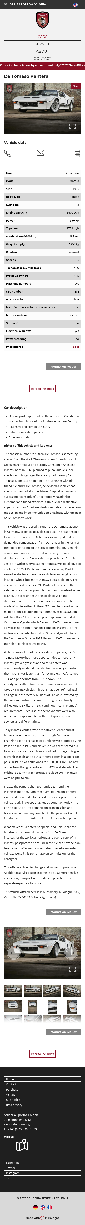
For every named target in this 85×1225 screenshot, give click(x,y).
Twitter (10, 1168)
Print (77, 153)
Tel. (7, 153)
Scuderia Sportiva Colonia (25, 4)
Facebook (12, 1163)
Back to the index (42, 388)
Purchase (12, 1089)
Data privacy (14, 1105)
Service (42, 44)
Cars (42, 37)
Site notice (13, 1100)
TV (7, 1178)
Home (10, 1079)
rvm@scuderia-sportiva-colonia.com (41, 153)
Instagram (12, 1173)
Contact (42, 58)
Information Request (63, 366)
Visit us (10, 1094)
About (42, 51)
